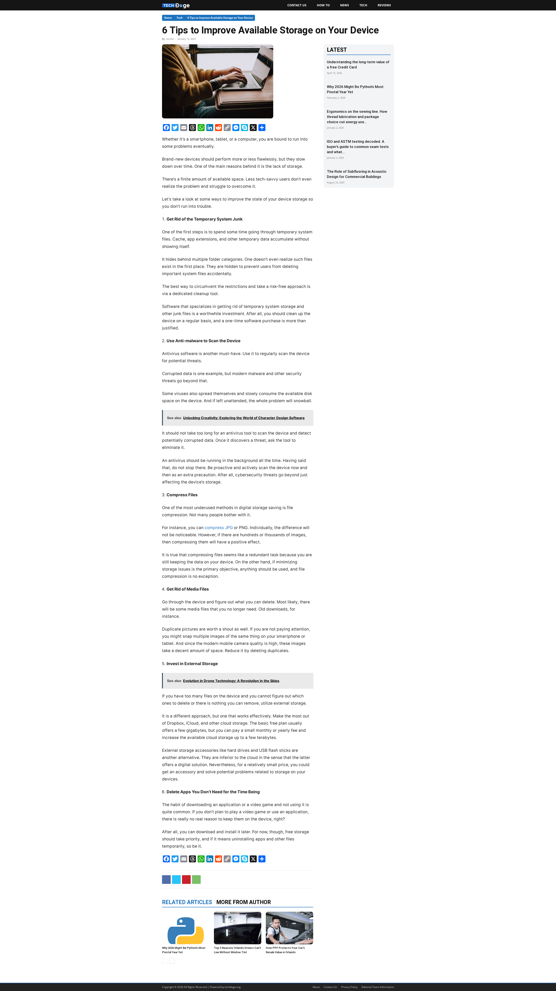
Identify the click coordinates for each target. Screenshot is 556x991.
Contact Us (296, 5)
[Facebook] (166, 879)
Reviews (384, 5)
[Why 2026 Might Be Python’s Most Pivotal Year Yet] (185, 928)
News (344, 5)
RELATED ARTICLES (187, 902)
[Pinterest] (186, 879)
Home (168, 18)
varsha (170, 38)
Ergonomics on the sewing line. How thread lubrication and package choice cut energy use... (357, 116)
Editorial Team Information (378, 987)
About (316, 987)
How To (323, 5)
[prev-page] (164, 961)
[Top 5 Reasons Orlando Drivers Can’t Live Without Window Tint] (237, 928)
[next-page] (171, 961)
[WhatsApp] (196, 879)
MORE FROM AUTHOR (243, 902)
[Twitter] (176, 879)
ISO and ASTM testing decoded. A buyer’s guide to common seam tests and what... (358, 146)
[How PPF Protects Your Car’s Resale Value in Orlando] (289, 928)
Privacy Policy (349, 987)
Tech (363, 5)
